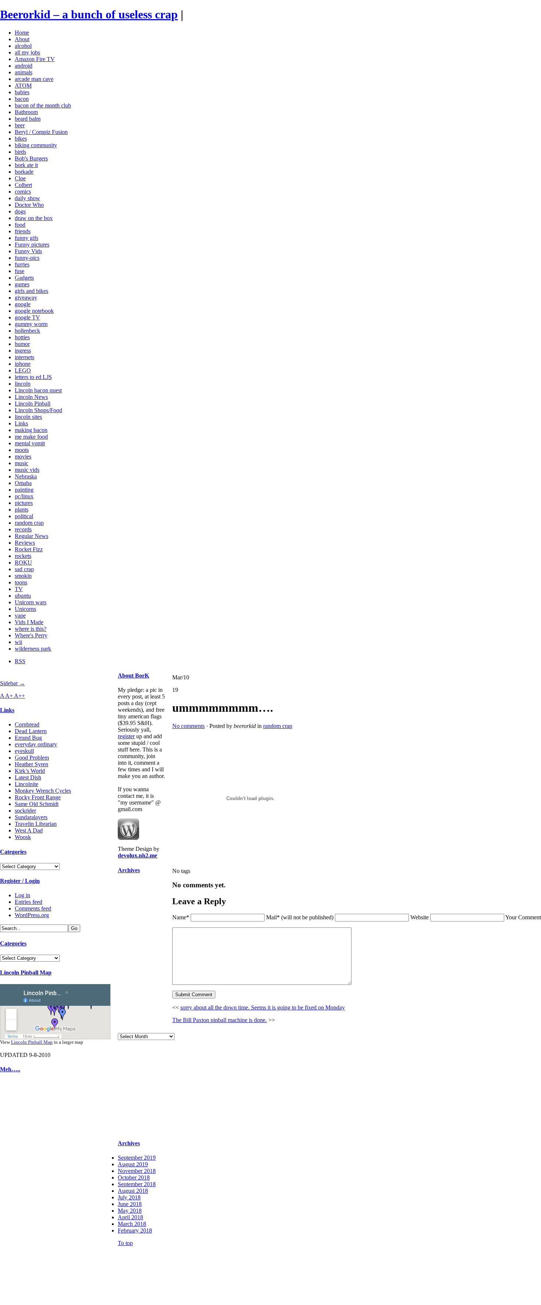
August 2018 (133, 1191)
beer (20, 125)
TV (19, 589)
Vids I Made (29, 622)
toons (21, 582)
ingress (23, 350)
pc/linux (24, 496)
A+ (9, 696)
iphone (23, 364)
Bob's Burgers (31, 158)
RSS (20, 661)
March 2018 (132, 1224)
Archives (129, 870)
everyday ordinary (36, 744)
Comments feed (33, 908)
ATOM (23, 85)
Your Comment (523, 917)
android (23, 66)
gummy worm (31, 324)
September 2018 (137, 1184)
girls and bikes (31, 291)
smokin (23, 576)
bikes (21, 138)
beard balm (27, 119)
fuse (19, 271)
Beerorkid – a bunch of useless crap (89, 14)
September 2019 (137, 1157)
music (21, 463)
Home (22, 32)
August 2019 (133, 1164)
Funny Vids (28, 251)
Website (419, 917)
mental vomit (30, 443)
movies (23, 456)
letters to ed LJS (33, 377)
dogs (20, 211)
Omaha (23, 483)
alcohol (23, 46)
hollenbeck (27, 331)
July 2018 (129, 1197)
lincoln (23, 384)
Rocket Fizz (29, 549)
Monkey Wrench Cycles (43, 791)
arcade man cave (34, 79)
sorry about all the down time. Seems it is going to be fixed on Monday (262, 1007)
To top (125, 1243)
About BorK (133, 675)
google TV (27, 317)
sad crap (24, 569)
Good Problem (32, 757)
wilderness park (33, 649)
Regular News (31, 536)
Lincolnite (26, 784)
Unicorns (25, 609)
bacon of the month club (43, 105)
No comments (188, 726)
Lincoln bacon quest (38, 390)
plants (21, 509)
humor (22, 344)
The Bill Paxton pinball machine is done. (219, 1020)
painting (24, 490)
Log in (22, 895)
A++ (19, 696)
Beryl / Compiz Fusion (41, 132)
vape (20, 615)
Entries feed (28, 902)
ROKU (23, 562)
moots (22, 450)
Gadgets (24, 278)
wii (18, 642)
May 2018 (130, 1210)
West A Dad (29, 830)
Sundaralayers (31, 817)
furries (22, 264)
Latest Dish (28, 777)
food (20, 225)
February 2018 (135, 1230)
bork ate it (26, 165)
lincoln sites (28, 417)
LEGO (23, 370)
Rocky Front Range (38, 797)
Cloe (20, 178)
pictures (24, 503)
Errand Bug (28, 738)
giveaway (26, 297)
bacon (22, 99)
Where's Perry (31, 635)
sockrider (25, 810)
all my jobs (27, 52)
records (23, 529)
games (22, 284)
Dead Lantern (31, 731)
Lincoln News (31, 397)
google (23, 304)
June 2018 (130, 1204)
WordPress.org (32, 915)
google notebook (34, 311)
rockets (23, 556)
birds (20, 152)
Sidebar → (12, 683)
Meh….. (10, 1069)
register (126, 736)
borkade (24, 172)
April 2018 (130, 1217)
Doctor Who (29, 205)
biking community (36, 145)
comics (23, 191)
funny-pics (27, 258)
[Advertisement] (22, 1191)
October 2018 (134, 1177)
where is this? (30, 629)
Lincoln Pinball (32, 403)
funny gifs (26, 238)
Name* (180, 917)
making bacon (31, 430)
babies (22, 92)
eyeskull (24, 751)
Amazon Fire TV (35, 59)
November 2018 (137, 1171)
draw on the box (34, 218)
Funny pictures (32, 244)
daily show (27, 198)
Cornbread (27, 724)
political (24, 516)
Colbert (23, 185)
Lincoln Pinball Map (26, 972)
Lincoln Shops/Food (38, 410)
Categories (13, 852)
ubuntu (23, 596)
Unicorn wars (30, 602)
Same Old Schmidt (37, 804)
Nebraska (26, 476)
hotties (22, 337)
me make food (31, 437)
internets (24, 357)
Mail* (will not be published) (300, 917)
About (22, 39)
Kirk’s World (30, 771)
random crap (29, 523)
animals (23, 72)
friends (23, 231)
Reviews (25, 543)
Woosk (23, 837)
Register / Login (20, 881)
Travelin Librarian (36, 824)
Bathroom (26, 112)
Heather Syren (31, 764)
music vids (27, 470)
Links (21, 423)
